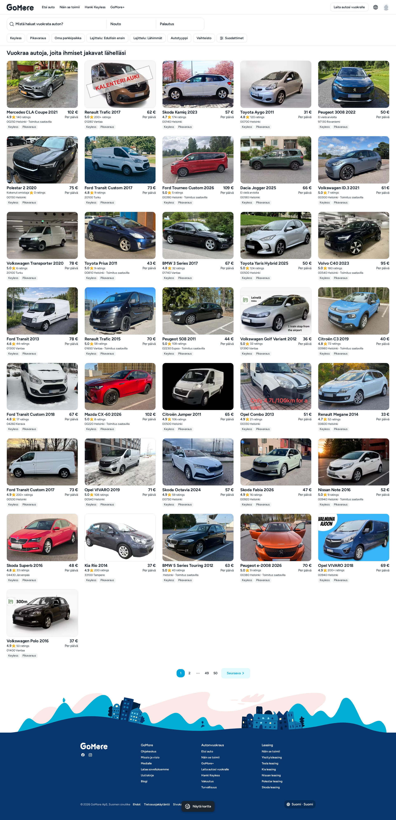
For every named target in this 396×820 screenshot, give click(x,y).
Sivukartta (180, 804)
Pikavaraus (38, 38)
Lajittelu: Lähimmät (147, 38)
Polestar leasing (272, 781)
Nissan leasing (271, 775)
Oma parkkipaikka (68, 38)
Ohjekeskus (148, 751)
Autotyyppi (179, 38)
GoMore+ (117, 7)
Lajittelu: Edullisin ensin (107, 38)
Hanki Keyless (95, 7)
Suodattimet (234, 38)
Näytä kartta (202, 806)
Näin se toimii (70, 7)
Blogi (144, 781)
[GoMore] (20, 7)
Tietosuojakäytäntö (157, 804)
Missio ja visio (150, 757)
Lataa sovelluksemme (155, 769)
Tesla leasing (270, 763)
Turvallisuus (209, 787)
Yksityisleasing (272, 757)
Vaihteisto (204, 38)
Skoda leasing (271, 787)
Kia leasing (269, 769)
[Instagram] (90, 754)
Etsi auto (48, 7)
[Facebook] (82, 754)
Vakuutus (207, 781)
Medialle (146, 763)
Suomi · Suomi (302, 804)
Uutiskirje (147, 775)
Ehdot (137, 804)
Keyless (15, 38)
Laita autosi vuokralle (349, 7)
